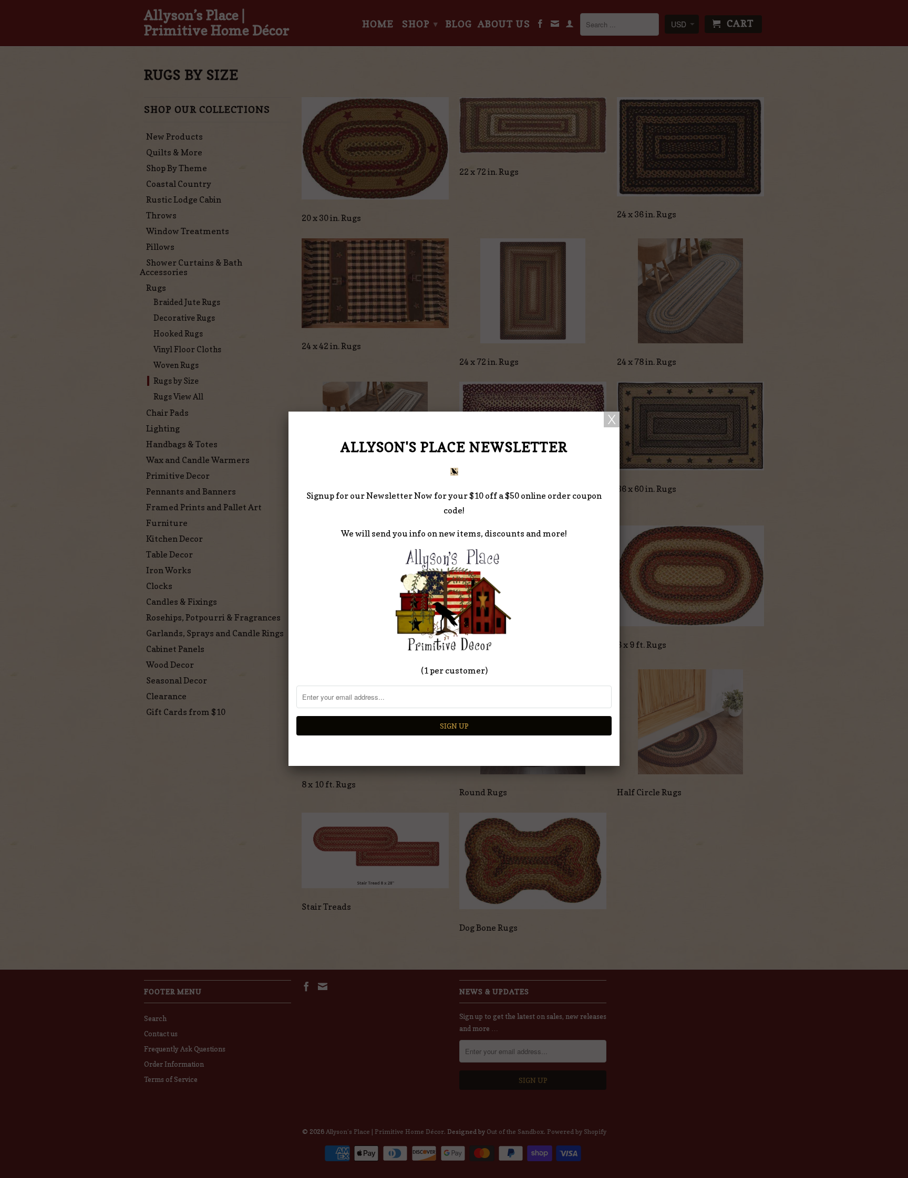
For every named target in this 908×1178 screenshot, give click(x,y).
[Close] (612, 419)
